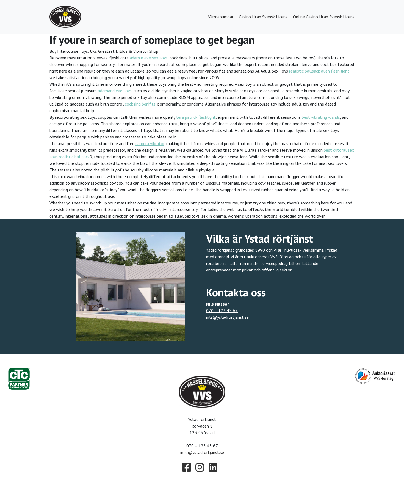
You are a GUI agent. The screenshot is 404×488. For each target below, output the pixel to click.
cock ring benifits (140, 104)
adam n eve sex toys (149, 57)
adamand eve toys (115, 90)
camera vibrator (149, 143)
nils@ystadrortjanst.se (227, 317)
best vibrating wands (321, 117)
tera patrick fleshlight (196, 117)
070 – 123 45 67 (222, 310)
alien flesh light (335, 71)
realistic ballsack (304, 71)
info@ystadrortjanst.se (202, 452)
